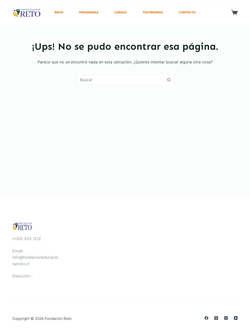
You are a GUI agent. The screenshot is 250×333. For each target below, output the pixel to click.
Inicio (58, 12)
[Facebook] (206, 318)
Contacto (187, 12)
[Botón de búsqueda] (169, 80)
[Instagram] (226, 318)
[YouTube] (236, 318)
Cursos (120, 12)
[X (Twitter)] (216, 318)
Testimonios (153, 12)
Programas (88, 12)
